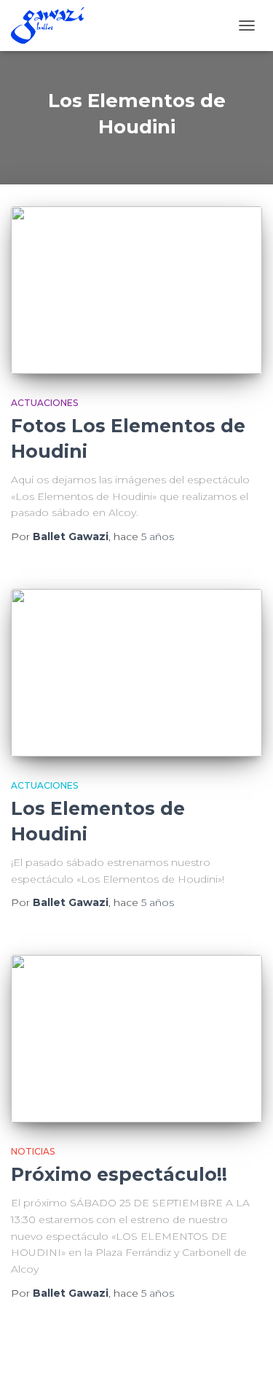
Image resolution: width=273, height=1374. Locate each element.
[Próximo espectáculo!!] (136, 1039)
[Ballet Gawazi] (53, 25)
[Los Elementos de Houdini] (136, 673)
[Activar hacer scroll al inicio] (244, 1345)
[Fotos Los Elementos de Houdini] (136, 290)
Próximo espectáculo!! (119, 1174)
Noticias (33, 1151)
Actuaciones (44, 402)
